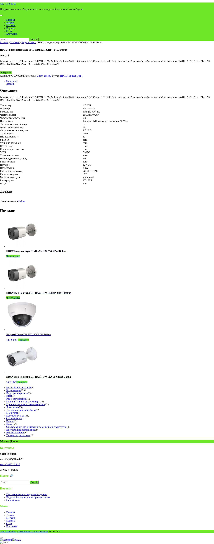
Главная (10, 19)
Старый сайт (13, 500)
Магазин (11, 25)
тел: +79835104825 (10, 464)
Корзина (10, 28)
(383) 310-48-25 (8, 3)
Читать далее (13, 256)
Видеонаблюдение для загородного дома (28, 497)
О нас (9, 31)
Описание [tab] (11, 81)
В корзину (6, 73)
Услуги (10, 22)
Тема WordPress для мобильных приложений (24, 531)
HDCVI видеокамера (71, 75)
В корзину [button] (23, 340)
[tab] (1, 15)
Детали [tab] (10, 83)
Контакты (11, 33)
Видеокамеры (28, 42)
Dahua (21, 201)
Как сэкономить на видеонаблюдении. (26, 494)
